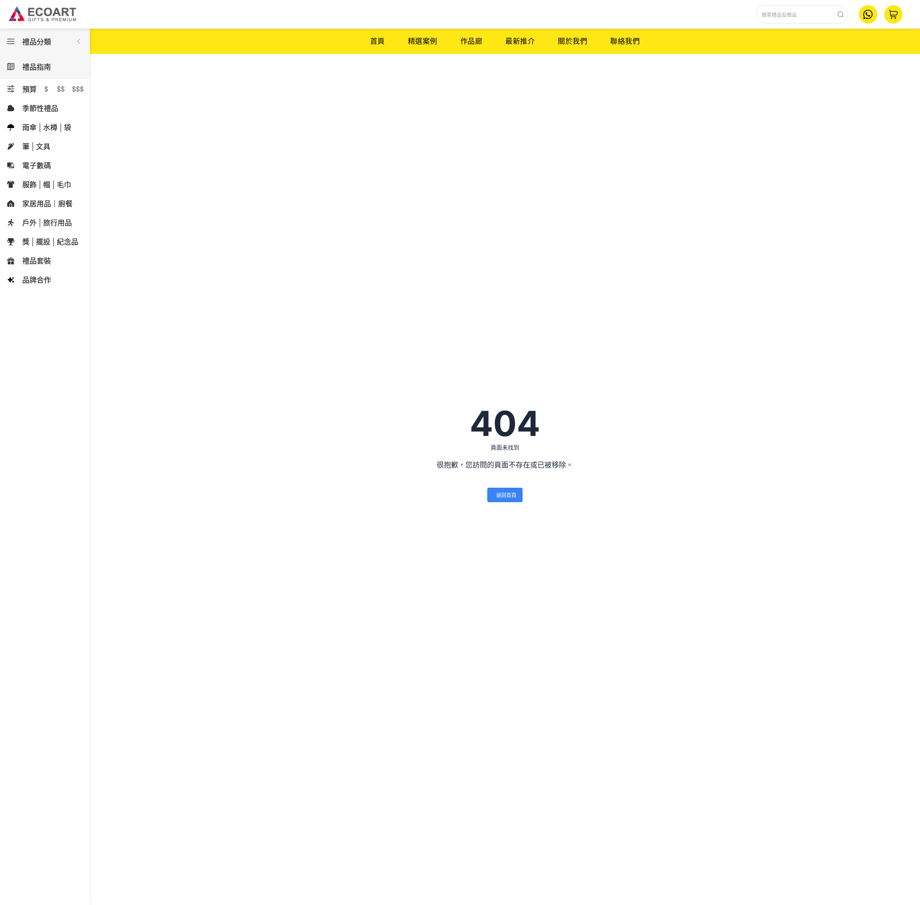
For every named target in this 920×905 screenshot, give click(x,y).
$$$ (78, 89)
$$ (61, 89)
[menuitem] (377, 41)
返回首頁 (506, 495)
